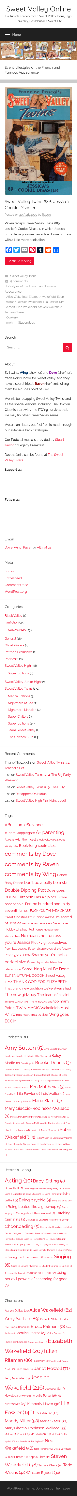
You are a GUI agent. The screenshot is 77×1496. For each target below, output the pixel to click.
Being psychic (35, 1199)
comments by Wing (30, 874)
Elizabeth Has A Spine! (37, 897)
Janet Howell (52, 1368)
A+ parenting (50, 832)
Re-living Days (37, 1250)
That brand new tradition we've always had (38, 988)
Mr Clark (57, 1434)
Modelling (11, 1250)
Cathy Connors (56, 1333)
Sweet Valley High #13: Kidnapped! (41, 800)
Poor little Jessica (16, 948)
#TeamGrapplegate (20, 833)
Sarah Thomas (48, 1144)
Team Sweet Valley (21, 730)
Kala (25, 1087)
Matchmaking (60, 1244)
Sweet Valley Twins (23, 276)
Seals (49, 1257)
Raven (46, 214)
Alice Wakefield (16, 297)
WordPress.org (16, 592)
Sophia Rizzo (39, 1457)
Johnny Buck (27, 1396)
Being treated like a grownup (34, 1207)
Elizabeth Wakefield (42, 297)
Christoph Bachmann (52, 1069)
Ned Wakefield (26, 307)
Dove (8, 547)
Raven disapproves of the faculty (49, 948)
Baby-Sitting (49, 1180)
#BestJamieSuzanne (24, 824)
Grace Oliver (24, 1369)
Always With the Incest (20, 839)
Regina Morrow (50, 1130)
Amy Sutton (24, 1047)
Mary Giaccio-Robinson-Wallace (35, 1428)
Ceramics (32, 1220)
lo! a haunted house (29, 929)
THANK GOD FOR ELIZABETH (40, 981)
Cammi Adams (13, 1069)
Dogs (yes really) (62, 1227)
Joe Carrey (14, 1087)
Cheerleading (22, 1226)
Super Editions (18, 673)
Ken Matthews (47, 1086)
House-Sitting (57, 1239)
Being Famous (53, 1194)
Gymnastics (60, 1233)
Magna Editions (19, 696)
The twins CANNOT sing (16, 1002)
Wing (18, 547)
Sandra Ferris (31, 1144)
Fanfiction (12, 622)
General (10, 638)
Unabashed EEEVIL (40, 1273)
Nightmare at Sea (20, 703)
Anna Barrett (52, 1049)
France (29, 1233)
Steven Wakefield (50, 307)
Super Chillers (18, 716)
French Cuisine (43, 1233)
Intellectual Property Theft (19, 1244)
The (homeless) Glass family (40, 1149)
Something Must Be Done (45, 969)
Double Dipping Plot (25, 890)
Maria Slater (47, 1100)
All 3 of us (44, 547)
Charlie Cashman (16, 1342)
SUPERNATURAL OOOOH (25, 975)
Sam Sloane (15, 1144)
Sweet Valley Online (38, 8)
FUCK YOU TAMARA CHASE (50, 911)
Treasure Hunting (15, 1273)
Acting (18, 1180)
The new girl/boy (20, 994)
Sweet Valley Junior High (23, 682)
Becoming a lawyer (35, 1188)
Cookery (12, 317)
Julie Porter (46, 1395)
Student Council (51, 1266)
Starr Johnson (16, 1149)
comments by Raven (32, 864)
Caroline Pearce (31, 1333)
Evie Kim (55, 1361)
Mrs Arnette (23, 1441)
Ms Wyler (37, 1441)
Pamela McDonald (36, 1123)
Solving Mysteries (31, 1266)
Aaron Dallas (17, 1311)
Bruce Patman (48, 1326)
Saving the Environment (26, 1257)
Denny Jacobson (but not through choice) (38, 1075)
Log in (9, 571)
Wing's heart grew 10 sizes (30, 1015)
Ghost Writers (14, 645)
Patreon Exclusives (18, 652)
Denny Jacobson (37, 1342)
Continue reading (19, 261)
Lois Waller (52, 1094)
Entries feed (13, 578)
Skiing (15, 1266)
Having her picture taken (18, 1239)
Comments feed (16, 585)
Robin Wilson (44, 1138)
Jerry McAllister (17, 1378)
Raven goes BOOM (18, 955)
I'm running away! (41, 917)
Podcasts (11, 659)
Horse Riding (40, 1239)
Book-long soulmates (37, 845)
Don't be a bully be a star (46, 882)
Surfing (67, 1266)
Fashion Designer (14, 1233)
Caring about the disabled (35, 1213)
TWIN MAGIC (28, 1007)
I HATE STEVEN (30, 923)
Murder (23, 1250)
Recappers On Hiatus (31, 794)
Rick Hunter (18, 1457)
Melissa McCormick (21, 1117)
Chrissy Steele (31, 1069)
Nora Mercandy (60, 1117)
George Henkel (24, 1080)
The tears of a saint (53, 994)
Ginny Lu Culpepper (45, 1080)
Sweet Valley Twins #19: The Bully (40, 787)
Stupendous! (27, 322)
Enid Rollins (41, 1361)
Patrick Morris (56, 1123)
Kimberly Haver (43, 1404)
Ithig (38, 1244)
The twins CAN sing (41, 1001)
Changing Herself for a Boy (54, 1220)
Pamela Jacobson (15, 1123)
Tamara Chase (14, 312)
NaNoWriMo (17, 630)
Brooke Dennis (53, 1062)
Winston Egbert (43, 1472)
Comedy (46, 1227)
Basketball (14, 1188)
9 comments (19, 281)
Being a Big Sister (15, 1194)
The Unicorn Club (20, 737)
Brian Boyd (27, 1063)
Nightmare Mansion (22, 710)
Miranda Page (41, 1117)
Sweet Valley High (18, 665)
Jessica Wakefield (30, 302)
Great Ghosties (16, 917)
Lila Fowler (50, 302)
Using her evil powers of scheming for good (36, 1278)
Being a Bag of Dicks (58, 1188)
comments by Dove (30, 853)
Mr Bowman (40, 1434)
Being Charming (34, 1194)
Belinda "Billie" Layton (39, 1056)
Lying (47, 1244)
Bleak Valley (13, 616)
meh (9, 322)
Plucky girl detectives (49, 942)
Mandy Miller (23, 1101)
